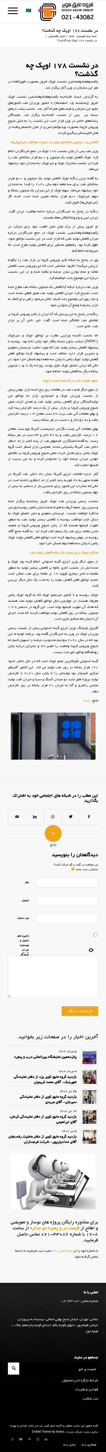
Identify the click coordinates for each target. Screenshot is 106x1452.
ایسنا (86, 700)
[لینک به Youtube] (20, 1439)
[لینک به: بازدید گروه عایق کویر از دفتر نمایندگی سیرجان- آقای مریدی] (89, 1097)
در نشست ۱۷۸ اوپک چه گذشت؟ (70, 31)
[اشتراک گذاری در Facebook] (89, 817)
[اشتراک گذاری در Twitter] (70, 817)
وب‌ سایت (23, 918)
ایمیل (24, 900)
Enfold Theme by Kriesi (48, 1432)
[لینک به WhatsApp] (12, 1439)
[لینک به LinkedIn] (46, 1439)
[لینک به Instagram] (37, 1439)
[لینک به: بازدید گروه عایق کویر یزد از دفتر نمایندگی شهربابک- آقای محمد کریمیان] (89, 1077)
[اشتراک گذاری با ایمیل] (17, 817)
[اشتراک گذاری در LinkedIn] (35, 817)
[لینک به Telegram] (29, 1439)
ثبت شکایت (90, 1399)
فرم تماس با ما (61, 1251)
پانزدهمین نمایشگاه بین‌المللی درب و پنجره (45, 1057)
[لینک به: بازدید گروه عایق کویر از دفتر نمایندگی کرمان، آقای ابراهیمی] (89, 1117)
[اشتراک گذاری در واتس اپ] (53, 817)
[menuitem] (87, 1445)
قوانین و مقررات (86, 1389)
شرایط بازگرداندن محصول (80, 1380)
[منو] (14, 11)
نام (26, 882)
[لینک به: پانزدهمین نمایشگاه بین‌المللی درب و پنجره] (89, 1057)
